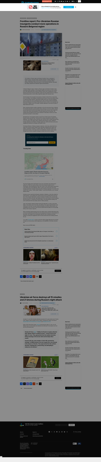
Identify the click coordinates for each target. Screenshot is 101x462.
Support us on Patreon (45, 7)
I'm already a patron (68, 7)
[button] (73, 1)
